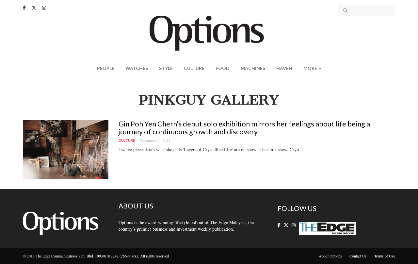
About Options (330, 255)
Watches (136, 68)
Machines (253, 68)
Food (223, 68)
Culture (194, 68)
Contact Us (358, 255)
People (105, 68)
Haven (284, 68)
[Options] (209, 32)
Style (166, 68)
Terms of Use (384, 255)
